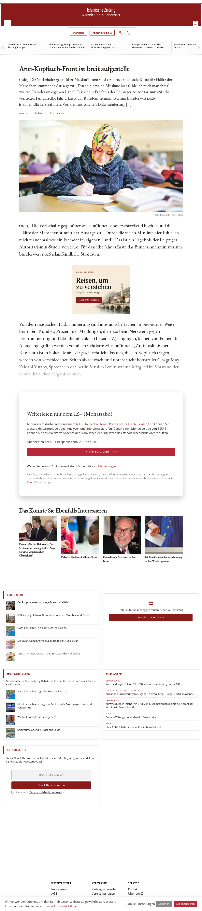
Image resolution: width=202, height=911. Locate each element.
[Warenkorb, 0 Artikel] (129, 33)
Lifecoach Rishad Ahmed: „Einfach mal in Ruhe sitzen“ (48, 640)
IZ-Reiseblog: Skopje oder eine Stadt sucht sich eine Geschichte (67, 46)
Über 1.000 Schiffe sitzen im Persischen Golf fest (133, 727)
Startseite (78, 33)
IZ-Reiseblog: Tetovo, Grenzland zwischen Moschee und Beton (53, 615)
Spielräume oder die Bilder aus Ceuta (38, 730)
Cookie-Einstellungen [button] (140, 904)
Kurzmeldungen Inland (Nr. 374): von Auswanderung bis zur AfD (143, 684)
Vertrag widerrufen (104, 889)
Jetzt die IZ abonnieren (151, 617)
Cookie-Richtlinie (65, 906)
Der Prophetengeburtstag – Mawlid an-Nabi (42, 602)
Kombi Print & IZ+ (111, 424)
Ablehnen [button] (163, 903)
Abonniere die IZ (102, 33)
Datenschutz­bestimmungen (45, 792)
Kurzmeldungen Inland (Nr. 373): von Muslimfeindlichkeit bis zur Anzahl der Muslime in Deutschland (149, 705)
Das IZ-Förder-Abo (140, 424)
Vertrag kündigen (103, 893)
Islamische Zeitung (101, 10)
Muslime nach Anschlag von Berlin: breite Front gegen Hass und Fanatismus (54, 706)
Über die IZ (135, 893)
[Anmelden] (120, 33)
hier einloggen (108, 466)
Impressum (59, 889)
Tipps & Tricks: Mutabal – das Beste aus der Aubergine (48, 653)
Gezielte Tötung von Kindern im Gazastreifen (131, 717)
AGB (54, 893)
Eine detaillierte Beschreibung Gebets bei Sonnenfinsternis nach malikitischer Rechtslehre (51, 683)
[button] (195, 23)
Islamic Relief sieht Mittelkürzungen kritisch (104, 46)
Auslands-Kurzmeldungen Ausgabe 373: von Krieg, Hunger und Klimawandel (150, 694)
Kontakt (133, 889)
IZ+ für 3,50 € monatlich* (101, 452)
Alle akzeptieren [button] (185, 903)
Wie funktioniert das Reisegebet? (36, 717)
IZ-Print (55, 442)
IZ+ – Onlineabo (87, 424)
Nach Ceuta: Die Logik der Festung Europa (22, 46)
